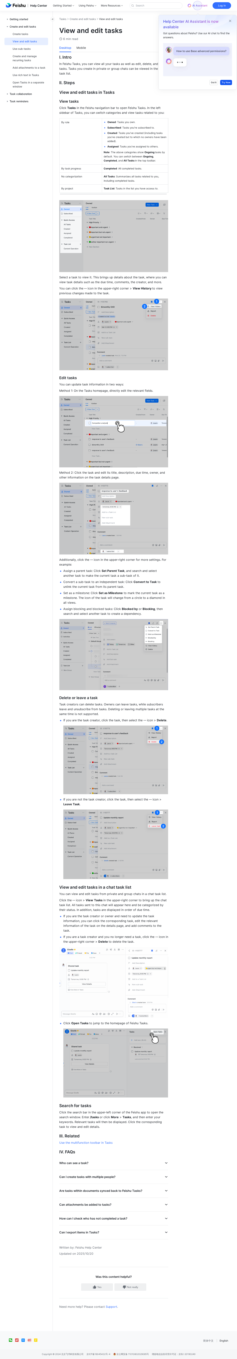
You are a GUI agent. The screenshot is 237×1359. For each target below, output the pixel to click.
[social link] (12, 1340)
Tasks (62, 19)
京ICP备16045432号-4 (98, 1354)
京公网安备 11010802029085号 (132, 1354)
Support (111, 1307)
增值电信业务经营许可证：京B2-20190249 (173, 1354)
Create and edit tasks (83, 19)
